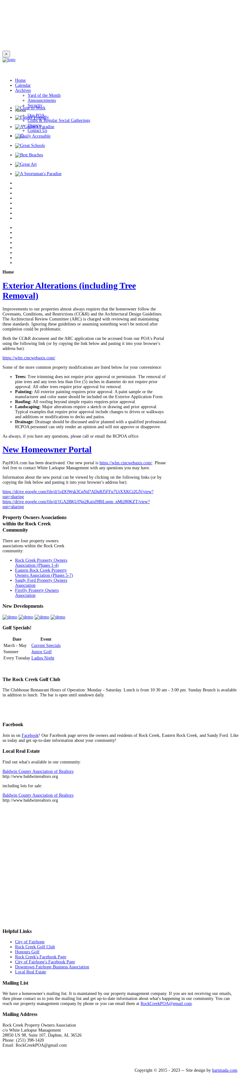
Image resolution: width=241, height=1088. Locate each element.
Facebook (30, 735)
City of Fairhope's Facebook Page (45, 962)
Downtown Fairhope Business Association (52, 967)
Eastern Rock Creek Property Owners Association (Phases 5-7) (44, 573)
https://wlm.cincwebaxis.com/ (29, 358)
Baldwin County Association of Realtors (38, 771)
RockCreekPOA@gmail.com (166, 1003)
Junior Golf (41, 651)
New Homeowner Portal (47, 449)
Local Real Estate (30, 972)
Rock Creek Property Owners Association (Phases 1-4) (41, 563)
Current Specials (46, 645)
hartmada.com (224, 1070)
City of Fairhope (30, 942)
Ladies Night (42, 658)
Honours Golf (27, 952)
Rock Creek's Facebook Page (40, 957)
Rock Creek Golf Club (35, 947)
